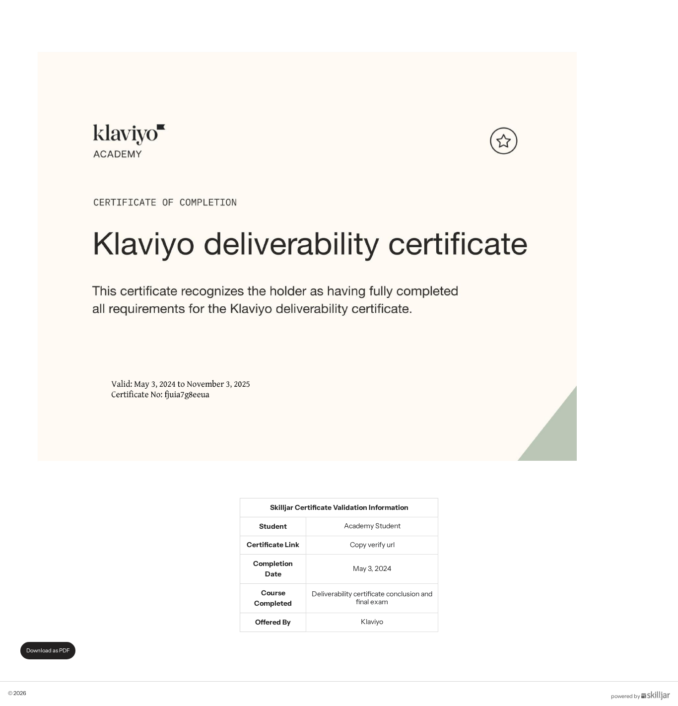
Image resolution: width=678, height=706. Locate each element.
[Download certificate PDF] (307, 256)
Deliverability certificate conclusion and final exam (372, 597)
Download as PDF (48, 650)
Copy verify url (372, 544)
